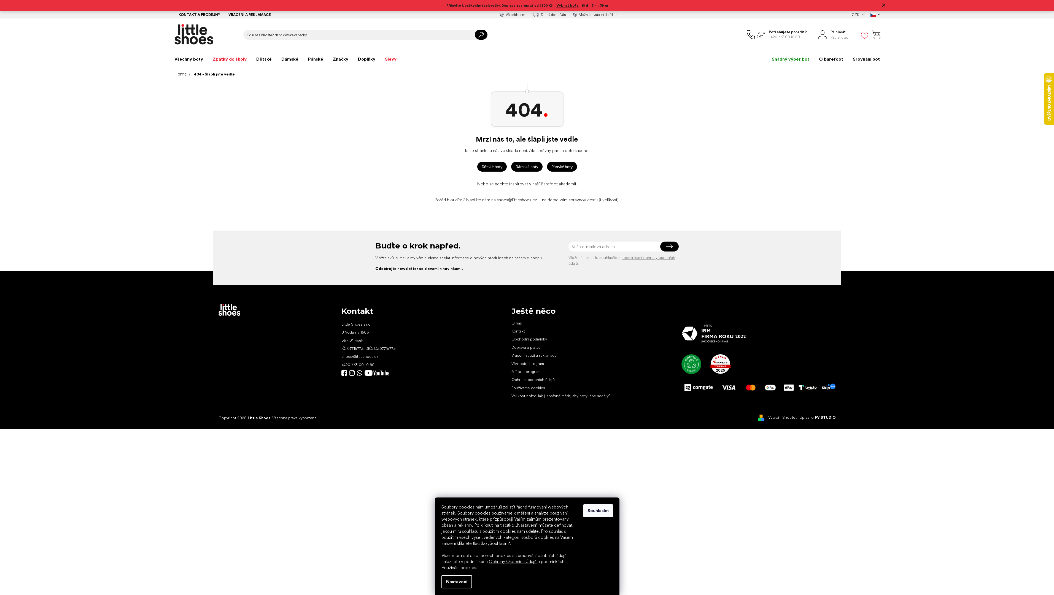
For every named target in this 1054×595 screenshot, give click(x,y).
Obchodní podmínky (529, 339)
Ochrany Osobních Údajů (513, 561)
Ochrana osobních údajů (533, 379)
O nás (516, 323)
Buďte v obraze (344, 373)
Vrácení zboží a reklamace (534, 355)
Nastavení (456, 581)
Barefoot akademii (558, 183)
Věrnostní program (527, 363)
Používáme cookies (528, 388)
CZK (856, 15)
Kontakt (518, 331)
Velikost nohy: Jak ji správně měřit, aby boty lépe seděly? (560, 396)
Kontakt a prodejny (199, 15)
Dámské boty (527, 166)
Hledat (481, 35)
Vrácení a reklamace (249, 15)
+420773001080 (361, 373)
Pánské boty (562, 166)
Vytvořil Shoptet (782, 417)
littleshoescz (352, 373)
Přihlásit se (669, 246)
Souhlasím (598, 510)
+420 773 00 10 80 (357, 365)
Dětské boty (492, 166)
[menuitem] (188, 59)
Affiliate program (525, 371)
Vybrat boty (567, 5)
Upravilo (818, 417)
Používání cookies (458, 567)
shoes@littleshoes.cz (517, 199)
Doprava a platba (526, 347)
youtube (377, 373)
